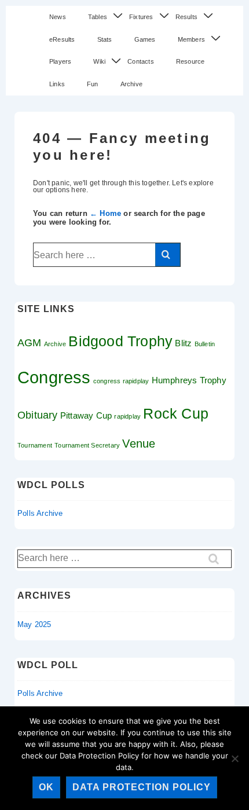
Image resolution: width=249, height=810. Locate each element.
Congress (54, 377)
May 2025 (34, 624)
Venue (138, 443)
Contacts (140, 61)
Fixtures (141, 16)
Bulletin (205, 343)
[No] (234, 758)
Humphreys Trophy (189, 380)
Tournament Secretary (87, 445)
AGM (29, 343)
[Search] (167, 254)
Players (60, 61)
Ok (46, 787)
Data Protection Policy (141, 787)
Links (57, 83)
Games (145, 39)
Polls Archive (40, 513)
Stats (104, 39)
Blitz (183, 343)
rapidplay (127, 416)
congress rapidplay (121, 380)
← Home (105, 213)
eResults (62, 39)
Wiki (99, 61)
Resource (190, 61)
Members (191, 39)
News (57, 16)
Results (186, 16)
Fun (92, 83)
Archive (131, 83)
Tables (97, 16)
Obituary (37, 415)
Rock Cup (175, 413)
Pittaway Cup (86, 415)
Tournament (34, 445)
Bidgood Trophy (120, 341)
